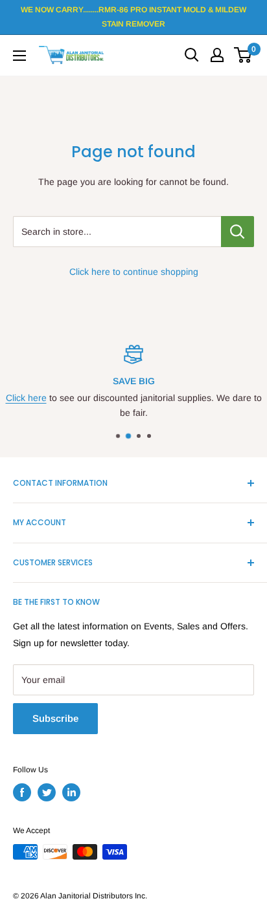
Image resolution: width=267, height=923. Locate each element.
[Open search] (192, 55)
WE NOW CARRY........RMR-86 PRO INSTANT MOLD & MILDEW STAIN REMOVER (133, 16)
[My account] (217, 55)
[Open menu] (19, 55)
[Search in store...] (237, 231)
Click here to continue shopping (133, 271)
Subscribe (55, 718)
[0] (243, 55)
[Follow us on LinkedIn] (71, 792)
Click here (26, 398)
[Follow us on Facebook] (22, 792)
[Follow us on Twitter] (47, 792)
